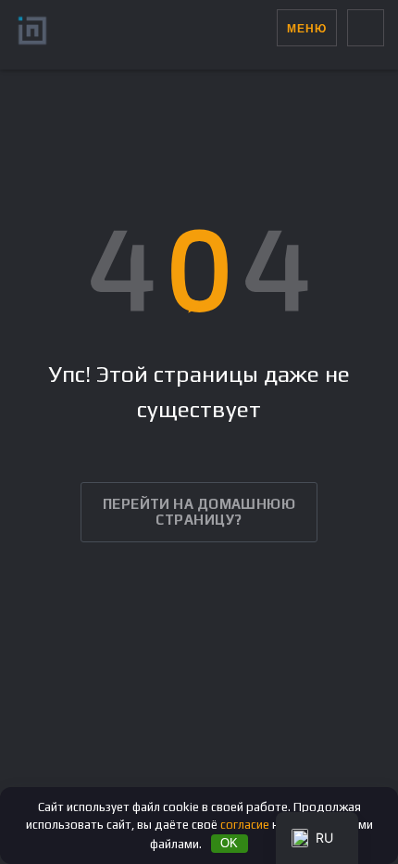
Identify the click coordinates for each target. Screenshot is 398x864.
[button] (262, 27)
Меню (307, 28)
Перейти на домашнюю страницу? (199, 511)
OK (229, 843)
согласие (244, 825)
